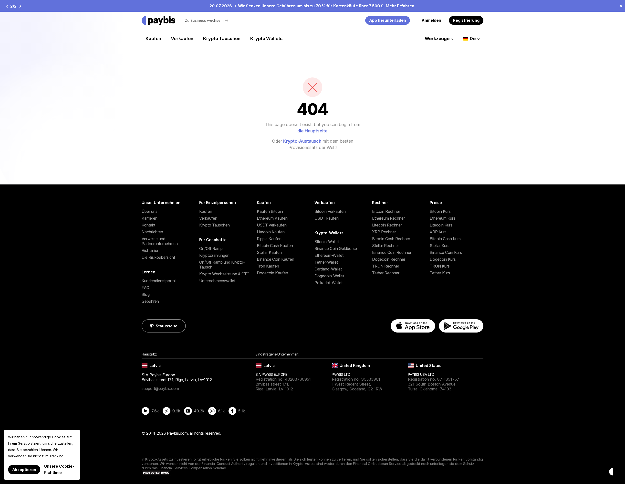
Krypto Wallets (266, 38)
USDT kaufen (326, 218)
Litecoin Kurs (441, 225)
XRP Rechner (384, 231)
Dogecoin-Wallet (329, 275)
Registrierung (466, 20)
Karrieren (149, 218)
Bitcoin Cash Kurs (445, 238)
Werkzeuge (437, 38)
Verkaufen (182, 38)
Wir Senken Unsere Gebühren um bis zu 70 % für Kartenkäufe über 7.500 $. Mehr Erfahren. (177, 5)
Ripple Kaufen (269, 238)
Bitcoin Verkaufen (330, 211)
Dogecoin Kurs (443, 259)
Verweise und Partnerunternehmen (160, 241)
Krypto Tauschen (221, 38)
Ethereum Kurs (442, 218)
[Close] (619, 5)
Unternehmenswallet (217, 280)
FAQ (145, 287)
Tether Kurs (440, 272)
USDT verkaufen (272, 225)
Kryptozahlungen (214, 255)
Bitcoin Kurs (440, 211)
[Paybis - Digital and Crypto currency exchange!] (158, 20)
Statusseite (166, 325)
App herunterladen (387, 20)
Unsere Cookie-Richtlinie (59, 469)
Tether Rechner (385, 272)
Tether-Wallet (326, 262)
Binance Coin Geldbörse (335, 248)
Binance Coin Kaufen (275, 259)
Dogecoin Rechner (388, 259)
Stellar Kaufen (269, 252)
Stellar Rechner (385, 245)
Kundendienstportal (159, 280)
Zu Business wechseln (204, 20)
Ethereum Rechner (388, 218)
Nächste (20, 6)
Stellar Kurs (439, 245)
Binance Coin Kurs (446, 252)
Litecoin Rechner (387, 225)
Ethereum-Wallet (329, 255)
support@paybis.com (160, 388)
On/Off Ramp (211, 248)
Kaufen (153, 38)
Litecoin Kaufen (271, 231)
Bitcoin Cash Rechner (391, 238)
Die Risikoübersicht (158, 257)
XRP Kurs (438, 231)
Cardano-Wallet (328, 269)
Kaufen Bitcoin (270, 211)
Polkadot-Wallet (328, 282)
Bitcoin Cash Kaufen (275, 245)
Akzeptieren (24, 469)
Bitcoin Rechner (386, 211)
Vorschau (6, 6)
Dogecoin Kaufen (272, 272)
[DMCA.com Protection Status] (156, 474)
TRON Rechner (385, 266)
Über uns (149, 211)
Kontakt (148, 225)
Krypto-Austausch (302, 141)
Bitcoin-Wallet (326, 241)
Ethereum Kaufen (272, 218)
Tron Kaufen (268, 266)
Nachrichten (152, 231)
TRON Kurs (440, 266)
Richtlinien (150, 250)
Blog (146, 294)
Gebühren (150, 301)
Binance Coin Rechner (391, 252)
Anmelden (431, 20)
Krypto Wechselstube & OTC (224, 273)
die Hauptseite (312, 130)
